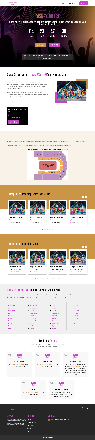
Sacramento (55, 323)
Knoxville (32, 315)
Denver (10, 318)
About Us (72, 3)
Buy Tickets (54, 44)
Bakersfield (11, 305)
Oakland (54, 305)
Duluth (10, 323)
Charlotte (11, 315)
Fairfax (32, 303)
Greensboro (33, 308)
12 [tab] (54, 278)
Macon (32, 323)
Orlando (54, 310)
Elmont (10, 328)
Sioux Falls (77, 308)
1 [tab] (42, 229)
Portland (54, 315)
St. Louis (76, 313)
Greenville (33, 310)
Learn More (40, 44)
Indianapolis (33, 313)
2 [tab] (44, 229)
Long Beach (33, 318)
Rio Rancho (55, 320)
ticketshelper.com (76, 366)
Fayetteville (33, 305)
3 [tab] (45, 229)
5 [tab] (49, 229)
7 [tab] (52, 229)
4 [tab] (47, 229)
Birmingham (11, 310)
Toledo (75, 320)
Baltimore (11, 308)
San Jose (76, 305)
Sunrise (76, 315)
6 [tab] (44, 278)
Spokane (76, 310)
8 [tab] (47, 278)
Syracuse (76, 318)
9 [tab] (49, 278)
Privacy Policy (31, 422)
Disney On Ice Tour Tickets (18, 364)
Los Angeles (33, 320)
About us (30, 431)
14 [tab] (57, 278)
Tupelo (76, 323)
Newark (32, 328)
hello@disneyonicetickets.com (60, 419)
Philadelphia (55, 313)
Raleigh (54, 318)
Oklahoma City (56, 308)
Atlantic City (11, 303)
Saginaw (54, 326)
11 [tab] (52, 278)
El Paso (10, 326)
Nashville (32, 326)
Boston (10, 313)
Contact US (84, 3)
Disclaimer (30, 425)
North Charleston (57, 303)
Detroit (10, 320)
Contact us (30, 428)
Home (62, 3)
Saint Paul (55, 328)
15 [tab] (59, 278)
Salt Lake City (77, 303)
